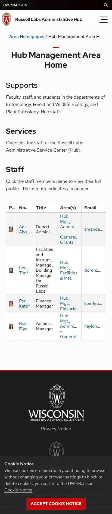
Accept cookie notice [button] (56, 503)
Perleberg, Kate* (29, 303)
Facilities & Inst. (68, 275)
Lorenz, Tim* (26, 270)
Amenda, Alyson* (27, 229)
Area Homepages (26, 36)
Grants (66, 242)
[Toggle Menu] (103, 19)
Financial (68, 309)
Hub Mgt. (64, 218)
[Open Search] (106, 5)
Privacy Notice (56, 429)
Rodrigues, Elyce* (29, 326)
